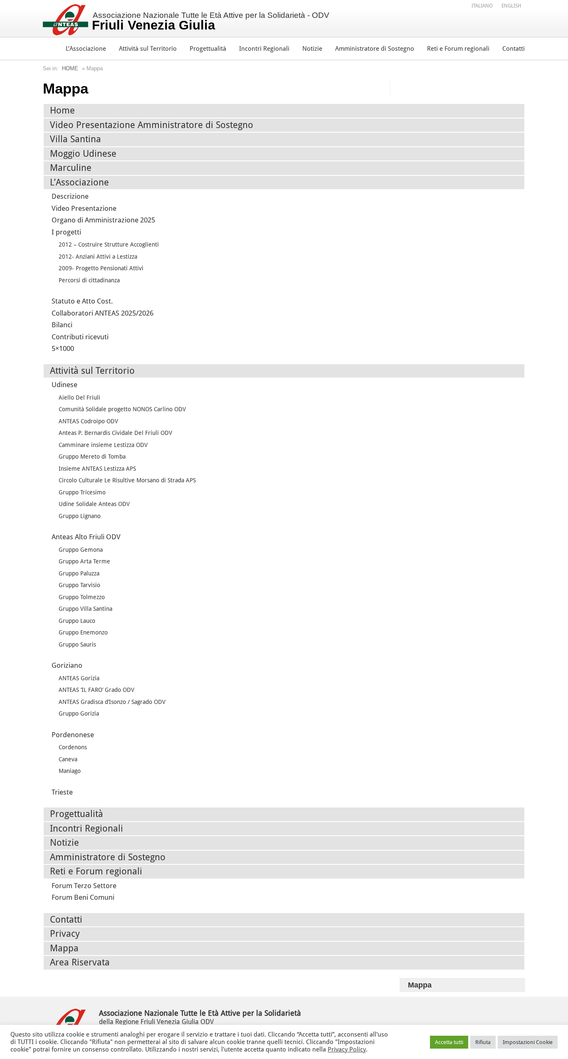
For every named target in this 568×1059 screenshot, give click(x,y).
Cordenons (73, 747)
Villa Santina (75, 139)
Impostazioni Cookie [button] (528, 1042)
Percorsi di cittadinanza (89, 280)
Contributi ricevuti (80, 337)
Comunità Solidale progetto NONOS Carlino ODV (122, 409)
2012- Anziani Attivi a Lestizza (98, 256)
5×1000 (63, 348)
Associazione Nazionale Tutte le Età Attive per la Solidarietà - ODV (210, 21)
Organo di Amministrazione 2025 (103, 220)
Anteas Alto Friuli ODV (86, 537)
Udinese (64, 384)
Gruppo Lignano (80, 516)
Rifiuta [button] (483, 1042)
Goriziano (67, 665)
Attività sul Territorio (148, 48)
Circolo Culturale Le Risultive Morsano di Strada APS (127, 480)
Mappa (64, 948)
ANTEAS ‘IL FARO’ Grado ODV (96, 689)
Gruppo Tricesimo (82, 492)
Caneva (68, 759)
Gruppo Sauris (77, 644)
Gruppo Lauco (77, 620)
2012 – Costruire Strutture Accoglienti (109, 244)
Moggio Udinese (83, 153)
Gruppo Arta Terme (84, 561)
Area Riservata (80, 962)
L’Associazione (86, 48)
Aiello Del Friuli (79, 397)
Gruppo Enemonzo (83, 632)
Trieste (62, 792)
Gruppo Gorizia (79, 713)
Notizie (312, 48)
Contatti (513, 48)
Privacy (65, 933)
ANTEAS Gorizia (79, 678)
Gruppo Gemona (81, 549)
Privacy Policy (347, 1049)
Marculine (70, 168)
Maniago (70, 771)
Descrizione (70, 196)
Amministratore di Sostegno (374, 48)
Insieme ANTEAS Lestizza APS (97, 468)
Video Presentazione (84, 208)
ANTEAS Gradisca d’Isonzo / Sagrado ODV (112, 702)
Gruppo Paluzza (79, 573)
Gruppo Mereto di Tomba (92, 456)
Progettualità (208, 48)
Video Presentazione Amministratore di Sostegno (151, 125)
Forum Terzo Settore (84, 885)
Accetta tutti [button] (449, 1042)
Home (70, 68)
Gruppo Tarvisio (79, 585)
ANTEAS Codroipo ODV (88, 421)
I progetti (66, 232)
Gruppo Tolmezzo (82, 597)
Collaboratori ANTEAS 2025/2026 (102, 313)
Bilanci (62, 325)
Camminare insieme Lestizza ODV (103, 445)
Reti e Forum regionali (458, 48)
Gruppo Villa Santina (85, 608)
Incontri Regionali (264, 48)
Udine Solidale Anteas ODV (94, 504)
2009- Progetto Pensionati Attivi (101, 268)
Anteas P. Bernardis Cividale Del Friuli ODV (115, 433)
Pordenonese (73, 735)
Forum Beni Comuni (83, 897)
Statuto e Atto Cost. (82, 301)
